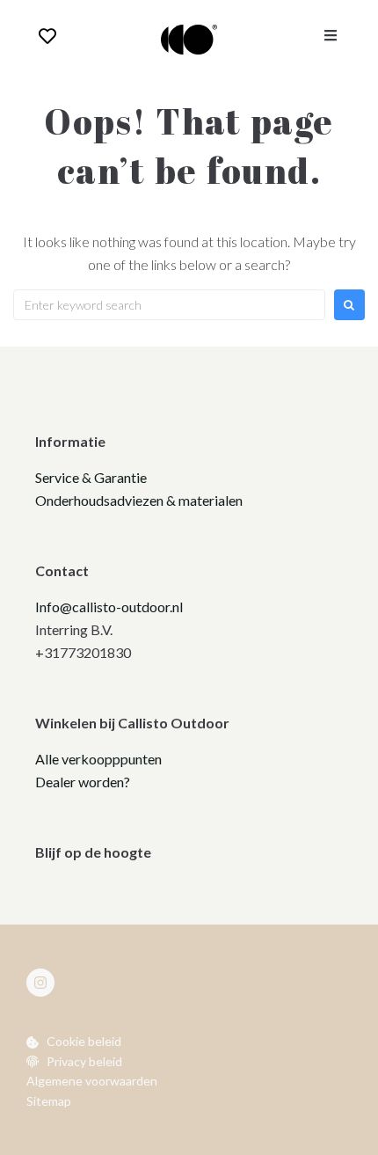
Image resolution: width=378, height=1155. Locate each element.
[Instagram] (40, 983)
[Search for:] (169, 304)
